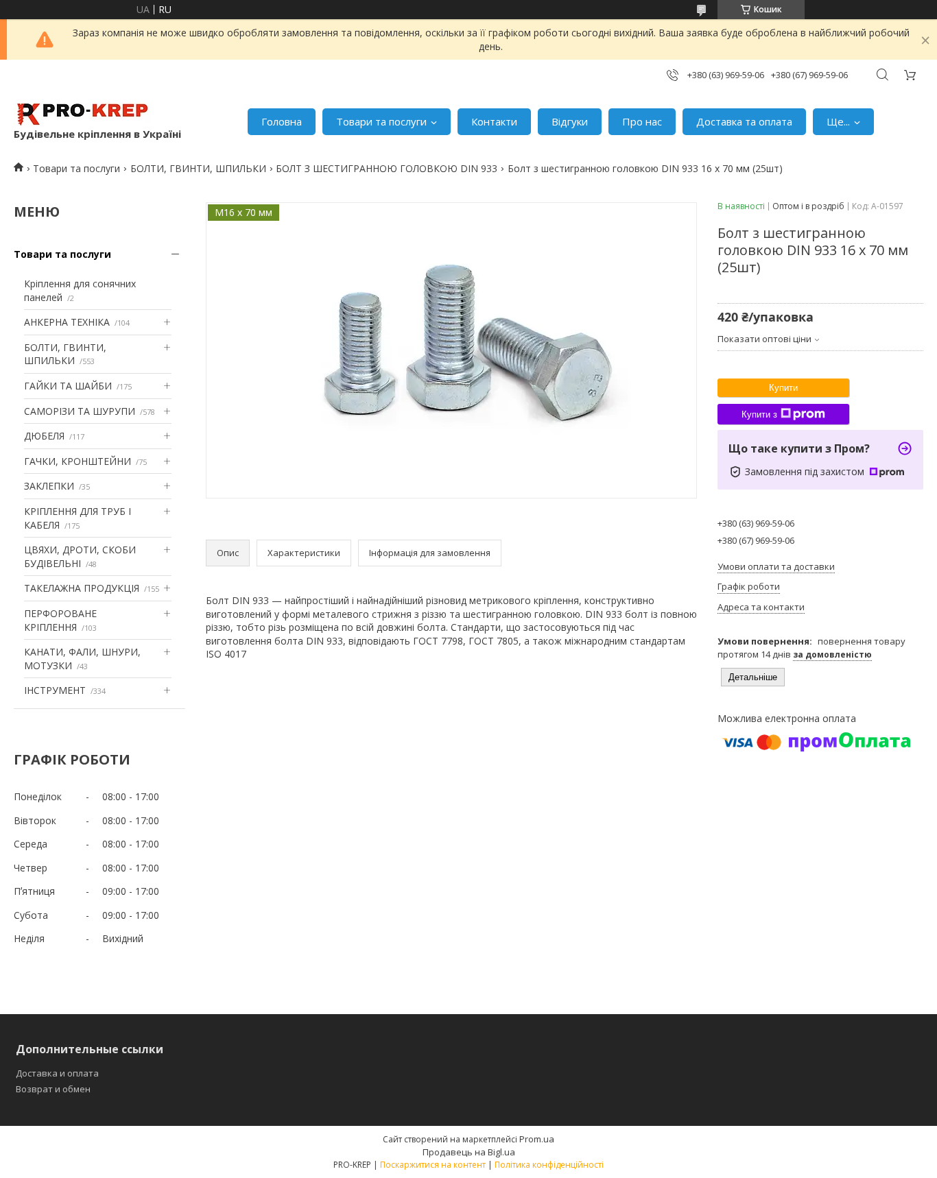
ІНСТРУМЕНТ (55, 690)
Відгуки (569, 121)
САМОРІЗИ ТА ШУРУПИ (79, 411)
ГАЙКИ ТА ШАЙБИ (68, 385)
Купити (783, 388)
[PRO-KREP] (82, 114)
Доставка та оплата (744, 121)
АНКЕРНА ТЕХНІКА (67, 321)
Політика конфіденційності (549, 1164)
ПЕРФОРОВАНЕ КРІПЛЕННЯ (60, 620)
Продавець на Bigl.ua (469, 1152)
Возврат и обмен (53, 1089)
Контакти (494, 121)
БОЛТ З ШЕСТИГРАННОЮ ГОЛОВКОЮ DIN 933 (386, 168)
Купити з (759, 414)
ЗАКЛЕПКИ (49, 485)
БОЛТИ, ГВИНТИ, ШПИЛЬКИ (198, 168)
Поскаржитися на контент (433, 1164)
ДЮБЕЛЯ (44, 435)
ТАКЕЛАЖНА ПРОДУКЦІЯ (81, 587)
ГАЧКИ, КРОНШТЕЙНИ (77, 461)
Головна (281, 121)
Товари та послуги (381, 121)
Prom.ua (536, 1139)
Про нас (642, 121)
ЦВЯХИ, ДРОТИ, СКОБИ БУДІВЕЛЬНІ (80, 556)
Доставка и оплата (57, 1073)
